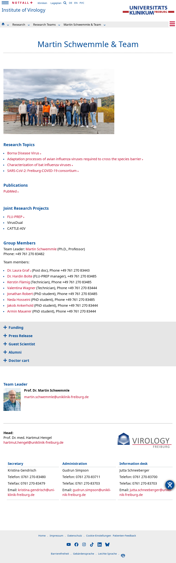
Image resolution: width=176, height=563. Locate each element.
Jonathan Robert (20, 293)
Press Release (20, 335)
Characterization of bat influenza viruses (39, 164)
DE (70, 2)
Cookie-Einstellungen (98, 535)
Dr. (9, 276)
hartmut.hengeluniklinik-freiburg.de (33, 442)
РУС (82, 2)
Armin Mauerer (19, 311)
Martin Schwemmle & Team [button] (82, 24)
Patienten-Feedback (124, 535)
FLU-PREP (14, 216)
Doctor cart (19, 360)
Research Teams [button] (44, 24)
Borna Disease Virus (23, 153)
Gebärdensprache (84, 553)
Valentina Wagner (21, 288)
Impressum (58, 535)
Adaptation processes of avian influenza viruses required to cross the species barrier (74, 159)
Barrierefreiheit (61, 553)
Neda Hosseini (18, 299)
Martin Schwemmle (41, 249)
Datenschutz (75, 535)
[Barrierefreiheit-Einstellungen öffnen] (169, 484)
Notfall (20, 3)
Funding (16, 327)
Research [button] (18, 24)
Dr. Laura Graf (18, 270)
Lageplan (56, 3)
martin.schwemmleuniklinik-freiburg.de (56, 397)
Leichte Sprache (108, 553)
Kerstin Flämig (18, 282)
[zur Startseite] (148, 10)
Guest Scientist (22, 344)
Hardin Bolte (22, 276)
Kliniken (42, 3)
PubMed (10, 191)
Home (43, 535)
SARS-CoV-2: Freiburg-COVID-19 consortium (42, 170)
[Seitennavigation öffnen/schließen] (172, 23)
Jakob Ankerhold (20, 305)
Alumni (15, 352)
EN (76, 2)
